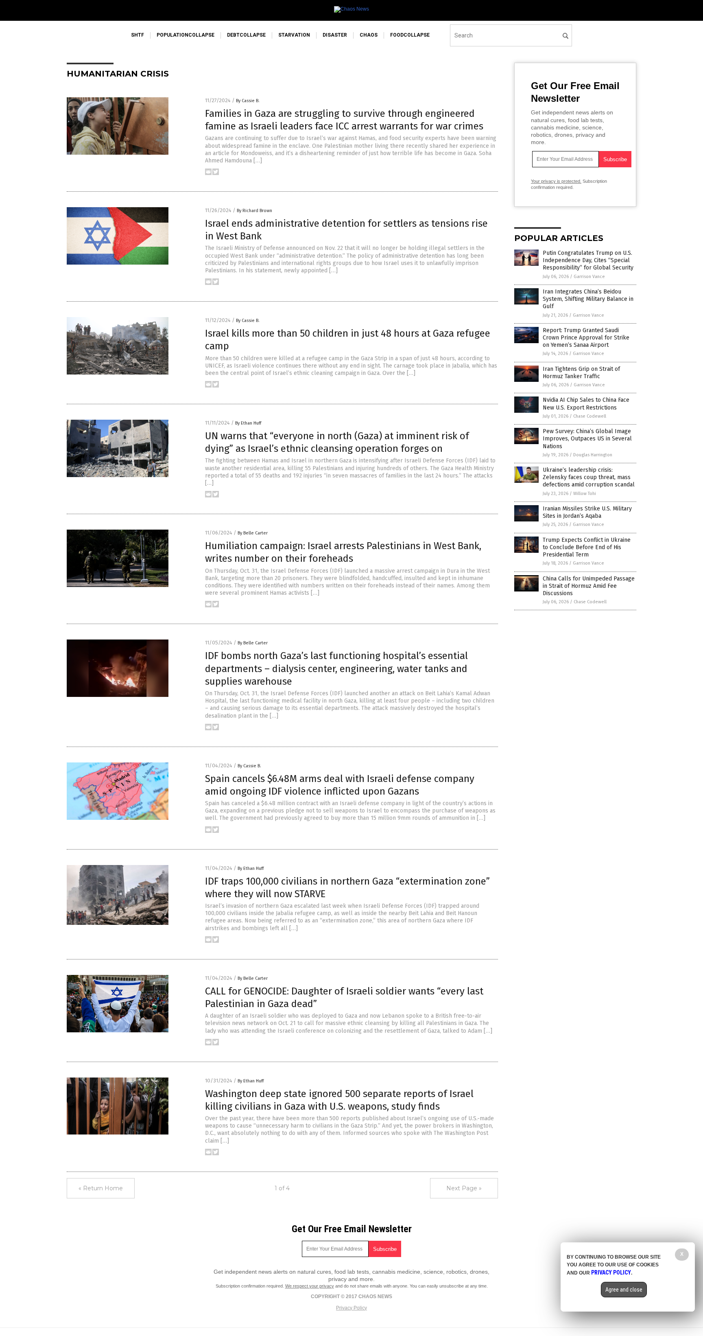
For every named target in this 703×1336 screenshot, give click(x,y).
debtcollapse (246, 35)
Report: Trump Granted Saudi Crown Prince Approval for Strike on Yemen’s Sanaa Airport (586, 337)
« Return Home (101, 1188)
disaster (335, 35)
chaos (369, 35)
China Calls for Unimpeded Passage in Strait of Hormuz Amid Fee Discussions (589, 586)
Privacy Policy (351, 1308)
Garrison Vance (589, 276)
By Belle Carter (253, 533)
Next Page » (464, 1188)
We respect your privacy (309, 1285)
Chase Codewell (589, 416)
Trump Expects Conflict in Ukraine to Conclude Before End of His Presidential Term (587, 547)
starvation (294, 35)
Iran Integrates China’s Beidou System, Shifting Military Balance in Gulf (588, 299)
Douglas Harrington (592, 455)
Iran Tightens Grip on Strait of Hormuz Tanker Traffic (581, 373)
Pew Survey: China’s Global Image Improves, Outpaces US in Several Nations (587, 438)
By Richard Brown (254, 210)
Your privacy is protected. (556, 181)
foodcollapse (410, 35)
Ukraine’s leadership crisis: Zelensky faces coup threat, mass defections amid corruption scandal (589, 477)
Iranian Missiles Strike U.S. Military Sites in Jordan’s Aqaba (587, 512)
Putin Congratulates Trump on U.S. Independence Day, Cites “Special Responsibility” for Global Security (588, 260)
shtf (137, 35)
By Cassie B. (248, 100)
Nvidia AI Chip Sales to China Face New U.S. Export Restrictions (586, 403)
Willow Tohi (584, 493)
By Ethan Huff (248, 423)
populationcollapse (185, 35)
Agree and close (623, 1289)
